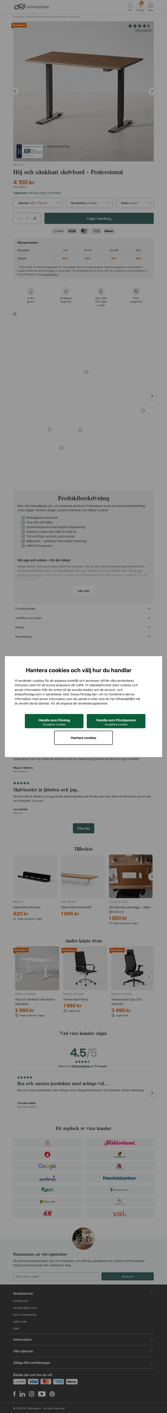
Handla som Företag (54, 722)
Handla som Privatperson (116, 722)
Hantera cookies (83, 738)
